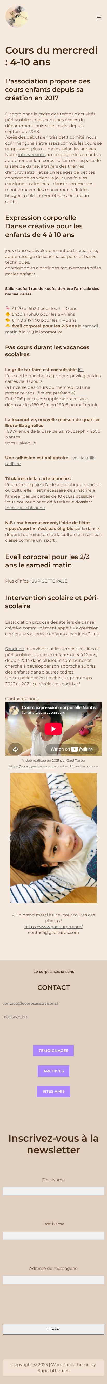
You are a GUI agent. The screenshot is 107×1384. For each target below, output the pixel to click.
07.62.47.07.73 (15, 1017)
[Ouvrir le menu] (99, 17)
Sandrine (14, 648)
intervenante (31, 154)
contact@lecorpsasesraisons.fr (31, 1003)
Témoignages (53, 1050)
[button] (8, 838)
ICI (81, 369)
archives (53, 1071)
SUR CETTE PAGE (49, 581)
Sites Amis (54, 1091)
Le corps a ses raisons (53, 971)
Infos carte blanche (25, 507)
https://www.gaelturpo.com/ (32, 766)
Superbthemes (53, 1370)
